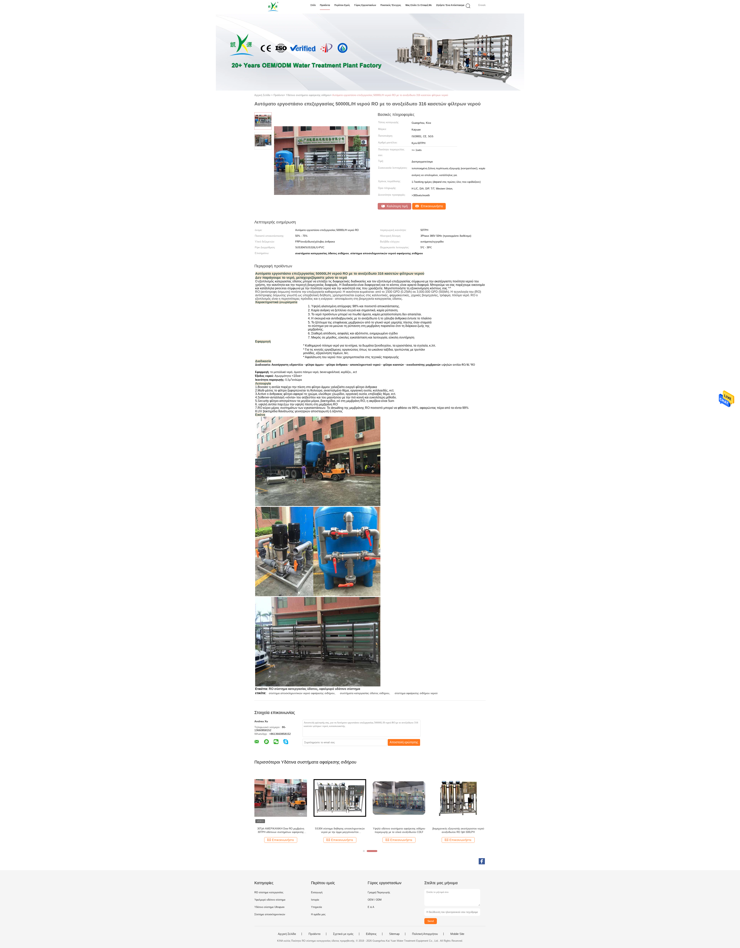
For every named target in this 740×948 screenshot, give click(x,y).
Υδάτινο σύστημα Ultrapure (269, 907)
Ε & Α (371, 907)
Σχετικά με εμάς (343, 934)
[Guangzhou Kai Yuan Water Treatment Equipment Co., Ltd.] (273, 7)
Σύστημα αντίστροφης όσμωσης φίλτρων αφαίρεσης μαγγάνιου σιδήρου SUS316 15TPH (281, 830)
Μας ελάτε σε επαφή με (418, 5)
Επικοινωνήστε (431, 206)
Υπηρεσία (316, 907)
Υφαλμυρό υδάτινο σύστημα (269, 899)
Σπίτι (313, 5)
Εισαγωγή (316, 892)
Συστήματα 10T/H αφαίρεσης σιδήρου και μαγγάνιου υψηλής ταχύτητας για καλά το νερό (458, 830)
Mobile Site (457, 934)
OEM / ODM (375, 899)
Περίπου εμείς (342, 5)
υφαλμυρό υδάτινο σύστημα (339, 688)
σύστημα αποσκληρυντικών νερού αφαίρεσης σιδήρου (302, 693)
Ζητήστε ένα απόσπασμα (450, 5)
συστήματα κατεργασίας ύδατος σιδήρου (364, 693)
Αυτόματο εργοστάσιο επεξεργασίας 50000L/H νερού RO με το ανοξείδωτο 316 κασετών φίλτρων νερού (390, 95)
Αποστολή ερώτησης (404, 742)
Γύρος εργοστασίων (365, 5)
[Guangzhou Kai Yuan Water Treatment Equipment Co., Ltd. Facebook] (482, 861)
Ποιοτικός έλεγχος (390, 5)
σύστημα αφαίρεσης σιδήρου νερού (416, 693)
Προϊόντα (325, 5)
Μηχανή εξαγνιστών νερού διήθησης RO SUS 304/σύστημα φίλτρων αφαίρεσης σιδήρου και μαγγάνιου (399, 830)
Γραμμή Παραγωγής (379, 892)
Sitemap (394, 934)
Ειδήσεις (371, 934)
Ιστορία (315, 899)
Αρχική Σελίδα (287, 934)
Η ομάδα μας (318, 914)
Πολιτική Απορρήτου (425, 934)
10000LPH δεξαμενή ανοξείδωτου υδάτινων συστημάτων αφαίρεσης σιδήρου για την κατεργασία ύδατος (339, 830)
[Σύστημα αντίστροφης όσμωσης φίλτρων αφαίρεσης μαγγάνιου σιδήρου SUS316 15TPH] (280, 797)
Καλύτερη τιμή (397, 206)
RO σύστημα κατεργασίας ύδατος (293, 688)
